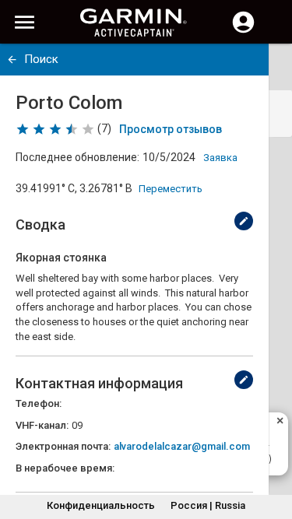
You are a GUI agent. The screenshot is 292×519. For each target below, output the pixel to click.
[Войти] (243, 31)
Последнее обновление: (77, 157)
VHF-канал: (42, 425)
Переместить (170, 189)
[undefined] (12, 59)
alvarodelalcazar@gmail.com (182, 446)
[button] (272, 448)
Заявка (220, 157)
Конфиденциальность (101, 505)
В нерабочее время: (65, 468)
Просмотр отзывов (170, 129)
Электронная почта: (63, 446)
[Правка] (243, 221)
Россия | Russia (208, 505)
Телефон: (39, 403)
